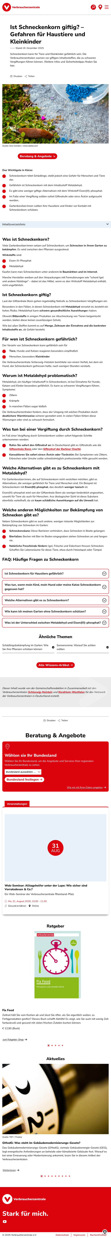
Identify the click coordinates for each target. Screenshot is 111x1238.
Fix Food (8, 1010)
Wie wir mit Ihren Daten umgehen (85, 787)
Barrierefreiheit (98, 1235)
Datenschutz (62, 1235)
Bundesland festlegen (23, 779)
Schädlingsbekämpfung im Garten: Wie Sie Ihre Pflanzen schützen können (25, 647)
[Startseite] (21, 7)
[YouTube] (4, 1221)
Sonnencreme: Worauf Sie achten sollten (76, 647)
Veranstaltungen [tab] (17, 804)
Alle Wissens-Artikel (53, 665)
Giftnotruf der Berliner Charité (62, 449)
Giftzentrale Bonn (20, 449)
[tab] (48, 1045)
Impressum (79, 1235)
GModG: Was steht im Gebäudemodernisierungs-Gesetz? (41, 1143)
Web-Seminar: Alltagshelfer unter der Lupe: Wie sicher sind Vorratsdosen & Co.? (46, 887)
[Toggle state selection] (100, 7)
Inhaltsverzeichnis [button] (13, 224)
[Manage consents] (104, 1231)
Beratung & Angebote (36, 156)
